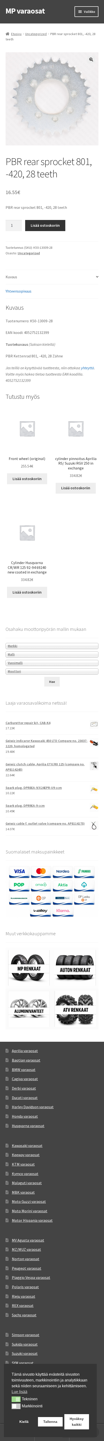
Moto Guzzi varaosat (29, 1201)
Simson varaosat (25, 1334)
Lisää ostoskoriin (45, 225)
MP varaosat (25, 11)
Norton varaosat (25, 1258)
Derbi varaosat (24, 1088)
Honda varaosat (25, 1116)
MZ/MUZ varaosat (26, 1249)
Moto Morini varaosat (29, 1210)
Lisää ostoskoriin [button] (27, 478)
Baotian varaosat (26, 1060)
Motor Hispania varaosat (32, 1220)
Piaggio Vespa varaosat (31, 1277)
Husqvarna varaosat (28, 1125)
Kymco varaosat (25, 1173)
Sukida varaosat (25, 1344)
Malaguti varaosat (27, 1182)
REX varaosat (23, 1305)
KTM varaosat (23, 1164)
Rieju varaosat (23, 1296)
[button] (91, 59)
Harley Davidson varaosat (33, 1106)
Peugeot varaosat (26, 1268)
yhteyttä (87, 367)
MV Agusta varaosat (28, 1240)
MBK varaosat (23, 1192)
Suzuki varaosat (25, 1353)
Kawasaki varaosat (27, 1145)
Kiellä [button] (24, 1422)
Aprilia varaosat (25, 1050)
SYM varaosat (23, 1362)
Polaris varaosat (25, 1286)
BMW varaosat (24, 1069)
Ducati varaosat (25, 1097)
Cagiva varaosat (25, 1078)
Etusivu (16, 34)
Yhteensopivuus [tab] (18, 291)
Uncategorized (36, 34)
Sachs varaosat (24, 1315)
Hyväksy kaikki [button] (77, 1421)
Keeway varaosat (26, 1154)
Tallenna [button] (50, 1422)
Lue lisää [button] (19, 1392)
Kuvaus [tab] (11, 276)
